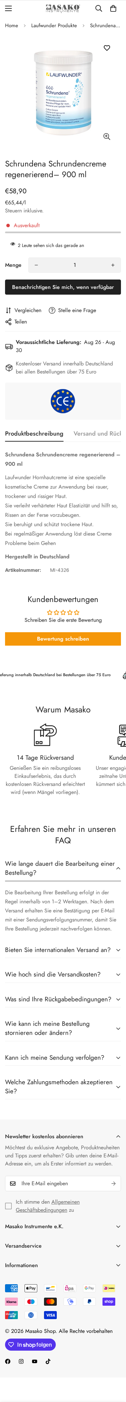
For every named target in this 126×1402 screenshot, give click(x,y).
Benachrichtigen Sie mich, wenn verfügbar (63, 287)
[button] (113, 8)
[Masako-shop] (63, 8)
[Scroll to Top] (114, 1366)
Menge (13, 265)
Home (11, 25)
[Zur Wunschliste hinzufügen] (106, 48)
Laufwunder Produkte (54, 25)
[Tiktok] (48, 1361)
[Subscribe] (113, 1183)
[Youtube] (34, 1361)
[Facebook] (7, 1361)
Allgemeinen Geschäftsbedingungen (48, 1206)
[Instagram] (21, 1361)
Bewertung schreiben (63, 639)
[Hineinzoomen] (106, 136)
